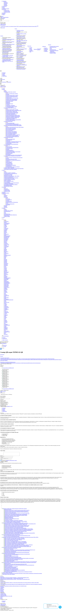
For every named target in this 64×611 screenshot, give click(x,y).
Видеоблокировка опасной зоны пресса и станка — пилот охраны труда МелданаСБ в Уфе (15, 579)
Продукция (6, 2)
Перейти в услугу (10, 406)
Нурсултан (6, 289)
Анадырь (5, 226)
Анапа (5, 227)
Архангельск (6, 228)
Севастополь (6, 306)
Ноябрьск (5, 288)
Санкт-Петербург (7, 223)
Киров (5, 257)
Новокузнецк (6, 284)
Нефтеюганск (6, 281)
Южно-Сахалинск (7, 331)
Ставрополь (6, 311)
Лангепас (5, 267)
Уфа (4, 323)
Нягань (5, 290)
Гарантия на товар (3, 595)
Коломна (5, 260)
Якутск (5, 332)
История (5, 4)
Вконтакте (5, 345)
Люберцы (5, 270)
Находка (5, 280)
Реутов (5, 301)
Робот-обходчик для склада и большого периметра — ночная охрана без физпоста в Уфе (14, 577)
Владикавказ (6, 239)
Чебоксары (6, 327)
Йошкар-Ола (6, 251)
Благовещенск (6, 234)
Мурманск (5, 276)
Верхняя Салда (6, 237)
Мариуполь (6, 272)
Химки (5, 326)
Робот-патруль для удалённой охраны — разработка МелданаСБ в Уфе (11, 578)
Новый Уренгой (6, 287)
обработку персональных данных (11, 460)
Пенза (5, 296)
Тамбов (5, 315)
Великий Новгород (7, 235)
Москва (5, 222)
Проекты (3, 7)
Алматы (5, 225)
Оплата (3, 14)
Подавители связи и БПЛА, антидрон (12, 109)
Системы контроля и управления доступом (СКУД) (14, 157)
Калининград (6, 253)
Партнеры (5, 5)
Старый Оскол (6, 312)
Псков (5, 300)
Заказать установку (3, 406)
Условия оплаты (6, 10)
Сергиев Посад (6, 307)
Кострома (5, 262)
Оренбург (5, 294)
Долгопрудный (6, 245)
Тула (5, 319)
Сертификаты (4, 6)
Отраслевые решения (5, 8)
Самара (5, 304)
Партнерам (2, 591)
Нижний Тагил (6, 283)
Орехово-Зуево (6, 295)
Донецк (5, 247)
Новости (1, 588)
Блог (1, 597)
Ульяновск (5, 321)
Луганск (5, 269)
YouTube (4, 346)
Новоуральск (6, 286)
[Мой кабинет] (0, 71)
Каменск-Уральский (7, 255)
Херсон (5, 325)
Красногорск (6, 263)
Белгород (5, 232)
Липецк (5, 268)
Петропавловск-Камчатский (8, 299)
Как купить (4, 9)
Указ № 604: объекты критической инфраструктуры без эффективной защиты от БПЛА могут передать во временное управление (21, 584)
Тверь (5, 316)
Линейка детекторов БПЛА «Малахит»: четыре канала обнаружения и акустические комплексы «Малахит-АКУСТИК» (19, 582)
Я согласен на (9, 460)
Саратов (5, 305)
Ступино (5, 313)
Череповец (6, 329)
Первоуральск (6, 297)
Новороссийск (6, 285)
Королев (5, 261)
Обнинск (5, 291)
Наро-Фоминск (6, 278)
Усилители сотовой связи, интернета (12, 93)
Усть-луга (5, 322)
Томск (5, 318)
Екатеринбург (6, 221)
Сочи (5, 310)
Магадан (5, 271)
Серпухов (5, 308)
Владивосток (6, 238)
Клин (5, 258)
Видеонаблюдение (9, 146)
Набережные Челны (7, 277)
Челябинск (6, 328)
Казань (5, 252)
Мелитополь (6, 274)
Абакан (5, 224)
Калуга (5, 254)
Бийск (5, 233)
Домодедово (6, 246)
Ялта (5, 333)
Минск (5, 275)
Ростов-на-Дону (6, 302)
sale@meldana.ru (3, 343)
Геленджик (6, 243)
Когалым (5, 259)
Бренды (1, 598)
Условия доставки (7, 11)
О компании (4, 1)
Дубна (5, 248)
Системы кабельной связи (28, 358)
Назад (5, 90)
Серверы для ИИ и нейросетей (32, 359)
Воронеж (5, 242)
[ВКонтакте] (0, 349)
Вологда (5, 241)
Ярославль (5, 334)
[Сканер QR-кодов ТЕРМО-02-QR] (8, 388)
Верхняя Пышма (6, 236)
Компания (5, 195)
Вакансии (5, 3)
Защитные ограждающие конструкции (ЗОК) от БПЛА (15, 127)
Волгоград (5, 240)
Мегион (5, 273)
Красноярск (6, 265)
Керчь (5, 256)
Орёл (5, 293)
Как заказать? (2, 397)
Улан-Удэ (5, 320)
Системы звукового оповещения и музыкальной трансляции (46, 359)
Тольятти (5, 317)
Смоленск (5, 309)
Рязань (5, 303)
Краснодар (6, 264)
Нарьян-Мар (6, 279)
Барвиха (5, 230)
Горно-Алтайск (6, 244)
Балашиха (5, 229)
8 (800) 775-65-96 (3, 24)
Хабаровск (6, 324)
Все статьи (2, 576)
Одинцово (5, 292)
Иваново (5, 249)
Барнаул (5, 231)
